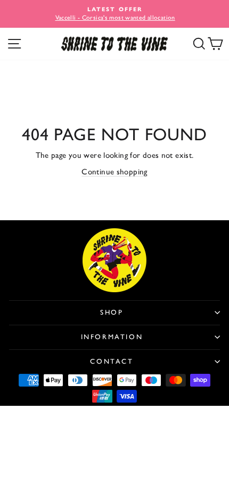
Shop (111, 312)
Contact (111, 361)
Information (112, 337)
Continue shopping (114, 172)
